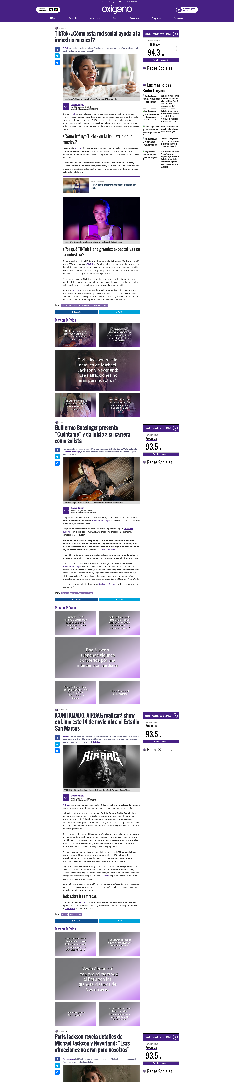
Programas (156, 18)
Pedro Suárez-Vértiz (85, 593)
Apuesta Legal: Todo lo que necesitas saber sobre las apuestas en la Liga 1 (169, 129)
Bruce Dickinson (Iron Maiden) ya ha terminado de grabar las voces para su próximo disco (119, 1014)
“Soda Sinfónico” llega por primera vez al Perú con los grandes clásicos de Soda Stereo (119, 405)
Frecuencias (179, 18)
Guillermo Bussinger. (105, 549)
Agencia (105, 305)
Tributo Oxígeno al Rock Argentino (119, 692)
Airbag (106, 876)
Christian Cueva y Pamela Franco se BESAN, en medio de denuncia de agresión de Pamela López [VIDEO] (170, 142)
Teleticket (70, 908)
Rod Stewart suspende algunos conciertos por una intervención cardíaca (75, 405)
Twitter (120, 312)
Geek (115, 18)
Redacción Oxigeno (77, 104)
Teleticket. (97, 742)
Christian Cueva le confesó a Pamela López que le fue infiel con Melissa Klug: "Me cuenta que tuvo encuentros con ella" (170, 100)
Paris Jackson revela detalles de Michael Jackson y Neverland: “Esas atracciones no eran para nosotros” (97, 370)
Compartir (77, 312)
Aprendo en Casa (100, 2)
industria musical (85, 305)
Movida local (95, 18)
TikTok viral (73, 305)
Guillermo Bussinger (71, 452)
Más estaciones (132, 2)
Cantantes (96, 305)
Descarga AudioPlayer (116, 2)
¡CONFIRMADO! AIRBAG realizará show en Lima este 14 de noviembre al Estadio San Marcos (119, 335)
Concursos (134, 18)
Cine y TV (73, 18)
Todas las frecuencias (160, 60)
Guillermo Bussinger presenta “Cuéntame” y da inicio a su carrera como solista (75, 335)
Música (53, 18)
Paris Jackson (69, 1059)
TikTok (65, 48)
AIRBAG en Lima (75, 914)
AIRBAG (65, 914)
